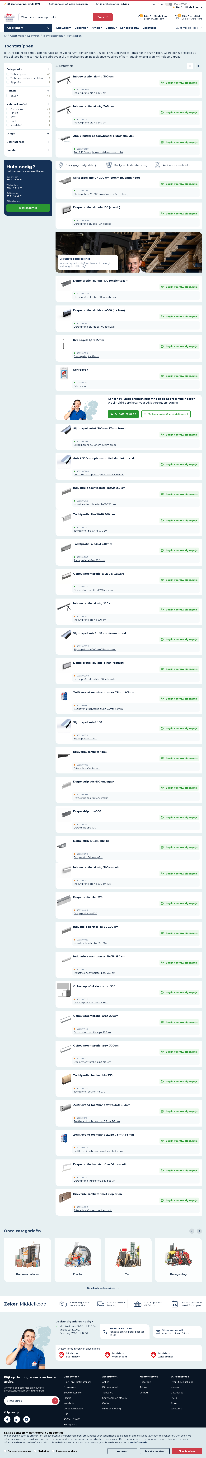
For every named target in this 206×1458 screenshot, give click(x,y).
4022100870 (83, 646)
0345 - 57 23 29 (14, 179)
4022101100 (82, 353)
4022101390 (82, 1088)
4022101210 (82, 1177)
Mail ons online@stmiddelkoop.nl (168, 414)
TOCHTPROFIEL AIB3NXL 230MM (92, 544)
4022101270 (82, 854)
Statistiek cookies (66, 1451)
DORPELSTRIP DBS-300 (87, 811)
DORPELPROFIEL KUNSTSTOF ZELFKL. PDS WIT (99, 1164)
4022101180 (82, 794)
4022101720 (82, 999)
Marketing (44, 1451)
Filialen (174, 1403)
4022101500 (82, 705)
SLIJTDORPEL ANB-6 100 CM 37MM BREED (99, 633)
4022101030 (82, 940)
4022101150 (82, 880)
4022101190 (82, 824)
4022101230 (82, 1207)
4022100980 (83, 323)
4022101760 (82, 1029)
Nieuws (175, 1387)
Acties (105, 1382)
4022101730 (82, 587)
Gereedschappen (73, 1408)
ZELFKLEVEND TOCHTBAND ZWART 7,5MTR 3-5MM (103, 1134)
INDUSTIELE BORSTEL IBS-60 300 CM (95, 926)
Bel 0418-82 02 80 (125, 414)
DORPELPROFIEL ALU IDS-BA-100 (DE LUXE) (99, 310)
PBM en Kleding (111, 1408)
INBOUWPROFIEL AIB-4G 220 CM (93, 603)
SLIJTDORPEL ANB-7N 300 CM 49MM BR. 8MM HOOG (106, 177)
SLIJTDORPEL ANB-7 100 (87, 722)
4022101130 (82, 119)
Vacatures (176, 1408)
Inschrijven (55, 1400)
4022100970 (83, 294)
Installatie (69, 1403)
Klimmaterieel (110, 1387)
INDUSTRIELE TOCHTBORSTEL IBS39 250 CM (99, 956)
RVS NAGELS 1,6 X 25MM (88, 340)
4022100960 (83, 676)
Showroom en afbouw (114, 1398)
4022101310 (82, 969)
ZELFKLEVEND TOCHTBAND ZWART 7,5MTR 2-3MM (103, 692)
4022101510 (82, 1118)
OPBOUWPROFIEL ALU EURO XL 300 (94, 986)
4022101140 (82, 441)
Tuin (66, 1413)
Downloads (177, 1392)
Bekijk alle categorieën (101, 1288)
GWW (105, 1403)
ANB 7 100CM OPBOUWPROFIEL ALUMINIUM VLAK (103, 135)
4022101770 (82, 1058)
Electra (67, 1398)
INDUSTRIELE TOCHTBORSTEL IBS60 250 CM (99, 487)
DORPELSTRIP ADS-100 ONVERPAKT (94, 781)
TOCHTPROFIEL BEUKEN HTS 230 (92, 1075)
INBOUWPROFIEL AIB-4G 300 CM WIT (96, 867)
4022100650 (83, 149)
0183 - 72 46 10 (14, 188)
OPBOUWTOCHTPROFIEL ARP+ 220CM (95, 1015)
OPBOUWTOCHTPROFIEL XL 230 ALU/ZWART (98, 573)
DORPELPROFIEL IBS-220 (88, 897)
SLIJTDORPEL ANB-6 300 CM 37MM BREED (99, 428)
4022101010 (82, 910)
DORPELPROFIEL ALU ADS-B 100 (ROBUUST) (98, 662)
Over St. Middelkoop (182, 1382)
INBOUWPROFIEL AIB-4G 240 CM (93, 106)
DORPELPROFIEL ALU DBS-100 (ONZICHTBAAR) (100, 280)
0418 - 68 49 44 (14, 196)
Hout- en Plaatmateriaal (77, 1382)
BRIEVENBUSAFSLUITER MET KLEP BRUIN (97, 1194)
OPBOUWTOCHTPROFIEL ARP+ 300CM (96, 1045)
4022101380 (82, 557)
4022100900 (83, 191)
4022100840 (83, 616)
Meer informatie (137, 1442)
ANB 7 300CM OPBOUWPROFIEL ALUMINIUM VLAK (104, 458)
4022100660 (83, 471)
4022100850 (83, 89)
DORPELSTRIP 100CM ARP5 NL (91, 841)
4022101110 (82, 383)
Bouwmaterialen (73, 1392)
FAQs (174, 1398)
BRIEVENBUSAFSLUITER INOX (90, 751)
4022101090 (82, 765)
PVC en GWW (72, 1419)
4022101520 (82, 1148)
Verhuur (144, 1392)
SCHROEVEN (80, 369)
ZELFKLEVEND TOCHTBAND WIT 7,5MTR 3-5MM (102, 1105)
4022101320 (82, 501)
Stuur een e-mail (172, 1330)
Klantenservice (28, 207)
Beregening (70, 1424)
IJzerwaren (70, 1387)
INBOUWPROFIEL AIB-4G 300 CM (93, 76)
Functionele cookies (20, 1451)
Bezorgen (145, 1382)
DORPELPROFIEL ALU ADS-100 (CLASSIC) (96, 207)
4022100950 (83, 220)
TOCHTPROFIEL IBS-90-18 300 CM (94, 514)
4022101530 (82, 735)
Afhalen (144, 1387)
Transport (107, 1392)
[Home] (5, 35)
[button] (191, 1231)
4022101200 (82, 527)
